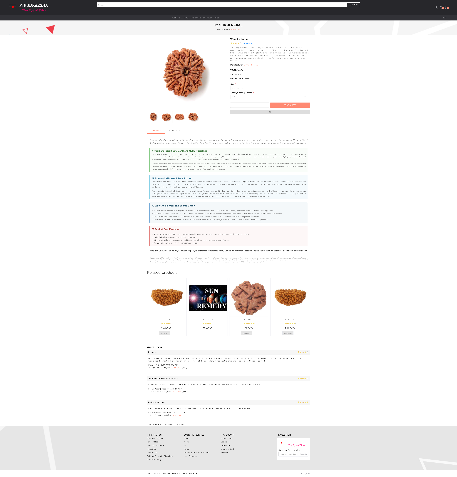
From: (151, 365)
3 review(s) (248, 44)
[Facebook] (302, 473)
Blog (186, 445)
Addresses (226, 445)
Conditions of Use (155, 445)
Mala (186, 18)
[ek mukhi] (167, 298)
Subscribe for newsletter (290, 450)
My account (226, 438)
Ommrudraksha (251, 65)
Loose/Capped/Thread (242, 93)
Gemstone (196, 18)
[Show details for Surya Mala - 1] (208, 298)
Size (233, 84)
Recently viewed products (196, 453)
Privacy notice (154, 442)
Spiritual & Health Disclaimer (160, 456)
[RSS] (309, 473)
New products (190, 456)
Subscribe (303, 454)
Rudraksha (177, 18)
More (216, 18)
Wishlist (224, 453)
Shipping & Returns (155, 438)
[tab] (156, 131)
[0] (441, 7)
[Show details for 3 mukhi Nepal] (249, 298)
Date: (158, 365)
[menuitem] (177, 17)
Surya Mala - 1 (208, 320)
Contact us (152, 453)
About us (151, 449)
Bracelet (207, 18)
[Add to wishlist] (172, 333)
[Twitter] (305, 473)
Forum (187, 449)
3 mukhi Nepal (249, 320)
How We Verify (154, 460)
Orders (224, 442)
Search (187, 438)
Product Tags (174, 130)
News (186, 442)
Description (156, 130)
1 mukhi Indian (167, 320)
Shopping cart (227, 449)
